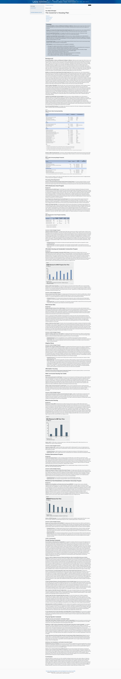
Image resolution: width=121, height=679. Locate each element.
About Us (84, 1)
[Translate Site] (87, 2)
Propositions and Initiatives (72, 1)
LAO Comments (48, 19)
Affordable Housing (49, 18)
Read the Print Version (49, 5)
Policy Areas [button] (55, 1)
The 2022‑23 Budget (50, 10)
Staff (78, 1)
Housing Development (49, 17)
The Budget (65, 1)
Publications (61, 1)
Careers (81, 1)
